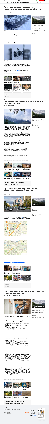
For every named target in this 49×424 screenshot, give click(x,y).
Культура (25, 2)
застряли (18, 70)
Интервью (18, 2)
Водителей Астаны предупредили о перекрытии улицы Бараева (14, 262)
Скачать (39, 419)
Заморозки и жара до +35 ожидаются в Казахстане (11, 184)
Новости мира (14, 2)
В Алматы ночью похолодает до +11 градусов (38, 22)
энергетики (13, 379)
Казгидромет (8, 160)
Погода (11, 160)
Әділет (30, 2)
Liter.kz (11, 130)
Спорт (23, 2)
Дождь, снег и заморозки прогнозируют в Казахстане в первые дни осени (14, 182)
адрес (20, 379)
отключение (23, 379)
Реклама (26, 409)
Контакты (26, 411)
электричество (8, 379)
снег (17, 160)
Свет (10, 379)
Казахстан (5, 160)
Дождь (13, 160)
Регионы (28, 2)
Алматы (5, 379)
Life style (21, 2)
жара (15, 160)
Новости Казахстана (9, 2)
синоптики (20, 160)
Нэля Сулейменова (6, 12)
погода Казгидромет (26, 160)
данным (12, 34)
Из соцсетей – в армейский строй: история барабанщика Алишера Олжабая (14, 401)
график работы (17, 379)
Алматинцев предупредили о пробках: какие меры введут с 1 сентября (15, 377)
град (22, 160)
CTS (22, 217)
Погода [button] (40, 2)
